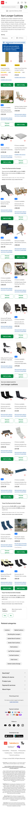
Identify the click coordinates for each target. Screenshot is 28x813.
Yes (5, 615)
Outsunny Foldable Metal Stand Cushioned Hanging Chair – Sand (21, 241)
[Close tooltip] (21, 46)
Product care (6, 681)
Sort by (3, 34)
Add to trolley (7, 85)
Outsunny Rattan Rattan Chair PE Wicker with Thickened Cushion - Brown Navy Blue (7, 243)
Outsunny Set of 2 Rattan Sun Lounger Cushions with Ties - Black (6, 407)
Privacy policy (21, 750)
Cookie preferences (19, 752)
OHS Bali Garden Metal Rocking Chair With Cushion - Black (20, 283)
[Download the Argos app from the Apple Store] (9, 736)
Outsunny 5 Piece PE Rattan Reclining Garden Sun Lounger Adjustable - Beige (6, 483)
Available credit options (6, 79)
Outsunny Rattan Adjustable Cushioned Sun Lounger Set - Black (7, 149)
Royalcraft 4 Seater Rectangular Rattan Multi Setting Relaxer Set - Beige (20, 537)
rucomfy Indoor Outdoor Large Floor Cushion (21, 148)
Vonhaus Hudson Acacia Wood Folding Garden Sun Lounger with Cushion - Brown (21, 107)
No (11, 615)
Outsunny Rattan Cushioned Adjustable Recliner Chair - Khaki (20, 362)
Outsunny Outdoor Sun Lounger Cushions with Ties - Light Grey (21, 445)
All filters (21, 38)
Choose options (7, 124)
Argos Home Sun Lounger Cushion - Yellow (5, 69)
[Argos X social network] (14, 725)
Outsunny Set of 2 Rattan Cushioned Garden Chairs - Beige (20, 204)
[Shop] (6, 2)
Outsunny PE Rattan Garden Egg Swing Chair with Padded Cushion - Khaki (7, 281)
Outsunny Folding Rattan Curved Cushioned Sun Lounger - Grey (7, 203)
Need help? (6, 673)
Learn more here (14, 702)
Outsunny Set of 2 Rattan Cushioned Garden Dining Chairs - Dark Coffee (20, 323)
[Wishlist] (22, 2)
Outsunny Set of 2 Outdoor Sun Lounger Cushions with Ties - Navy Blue (6, 537)
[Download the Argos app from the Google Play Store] (19, 736)
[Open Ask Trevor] (25, 6)
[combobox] (10, 6)
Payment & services (8, 685)
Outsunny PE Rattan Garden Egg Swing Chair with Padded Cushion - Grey (7, 319)
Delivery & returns (8, 677)
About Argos (6, 689)
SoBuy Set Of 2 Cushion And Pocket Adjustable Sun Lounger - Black (7, 359)
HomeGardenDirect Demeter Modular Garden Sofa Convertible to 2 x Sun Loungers (6, 443)
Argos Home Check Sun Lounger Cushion (21, 69)
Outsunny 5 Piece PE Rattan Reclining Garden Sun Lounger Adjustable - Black (6, 575)
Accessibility (6, 750)
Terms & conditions (14, 755)
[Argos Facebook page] (9, 725)
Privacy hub (14, 750)
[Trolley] (25, 2)
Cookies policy (8, 752)
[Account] (18, 2)
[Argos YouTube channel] (5, 725)
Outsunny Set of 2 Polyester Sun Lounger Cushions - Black (21, 575)
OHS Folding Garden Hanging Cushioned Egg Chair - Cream (7, 111)
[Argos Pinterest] (18, 725)
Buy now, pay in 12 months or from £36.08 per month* (21, 544)
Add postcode (9, 42)
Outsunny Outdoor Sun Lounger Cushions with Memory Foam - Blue (21, 483)
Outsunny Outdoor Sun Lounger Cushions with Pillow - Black (21, 407)
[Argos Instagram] (22, 725)
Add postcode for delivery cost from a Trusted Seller (6, 118)
